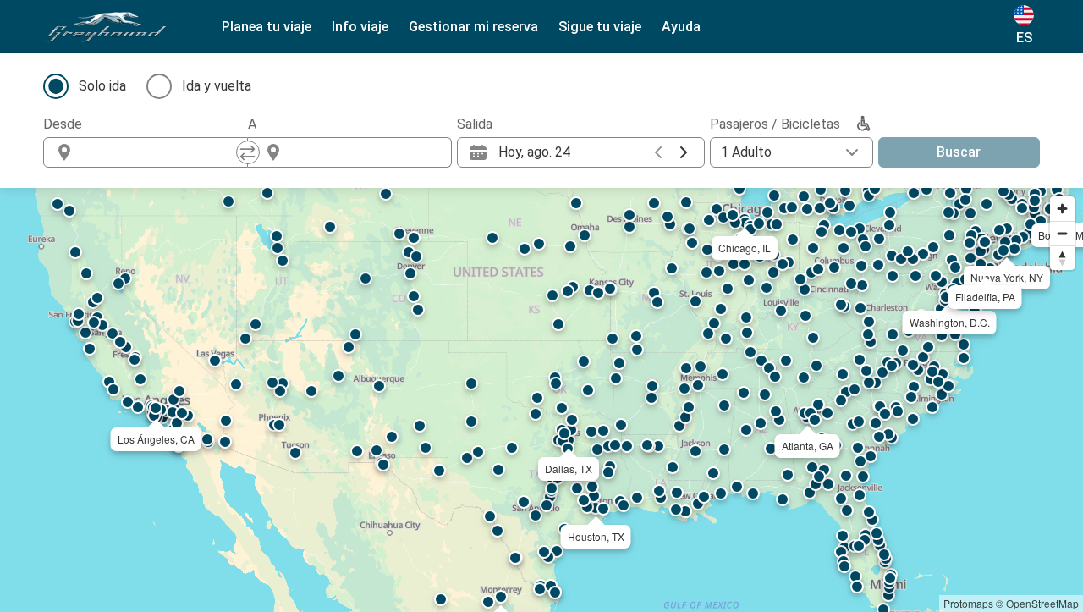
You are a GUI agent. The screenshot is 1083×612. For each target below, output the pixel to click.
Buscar (959, 152)
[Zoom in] (1062, 208)
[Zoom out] (1062, 233)
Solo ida (102, 86)
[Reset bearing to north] (1062, 257)
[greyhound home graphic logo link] (106, 27)
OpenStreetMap (1042, 603)
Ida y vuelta (216, 86)
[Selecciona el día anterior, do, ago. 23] (658, 152)
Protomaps (968, 603)
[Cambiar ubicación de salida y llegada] (248, 152)
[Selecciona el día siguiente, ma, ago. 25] (683, 152)
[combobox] (161, 152)
